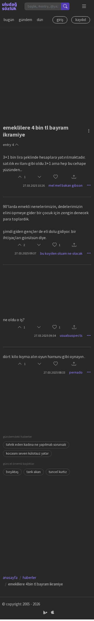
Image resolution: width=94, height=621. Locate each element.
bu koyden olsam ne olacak (61, 253)
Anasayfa (10, 577)
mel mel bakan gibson (66, 185)
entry (8, 144)
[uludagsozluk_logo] (9, 6)
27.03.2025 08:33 (54, 372)
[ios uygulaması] (52, 612)
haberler (29, 577)
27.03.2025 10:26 (34, 185)
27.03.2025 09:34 (45, 336)
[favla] (56, 177)
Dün (40, 19)
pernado (76, 372)
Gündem (25, 19)
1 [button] (59, 245)
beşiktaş (12, 472)
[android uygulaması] (45, 612)
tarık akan (34, 472)
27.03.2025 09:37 (25, 253)
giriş (60, 19)
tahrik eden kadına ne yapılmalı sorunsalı (36, 444)
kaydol (80, 19)
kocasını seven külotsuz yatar (27, 453)
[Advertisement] (47, 74)
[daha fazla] (84, 6)
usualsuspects (71, 335)
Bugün (9, 19)
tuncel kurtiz (58, 472)
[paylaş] (74, 177)
